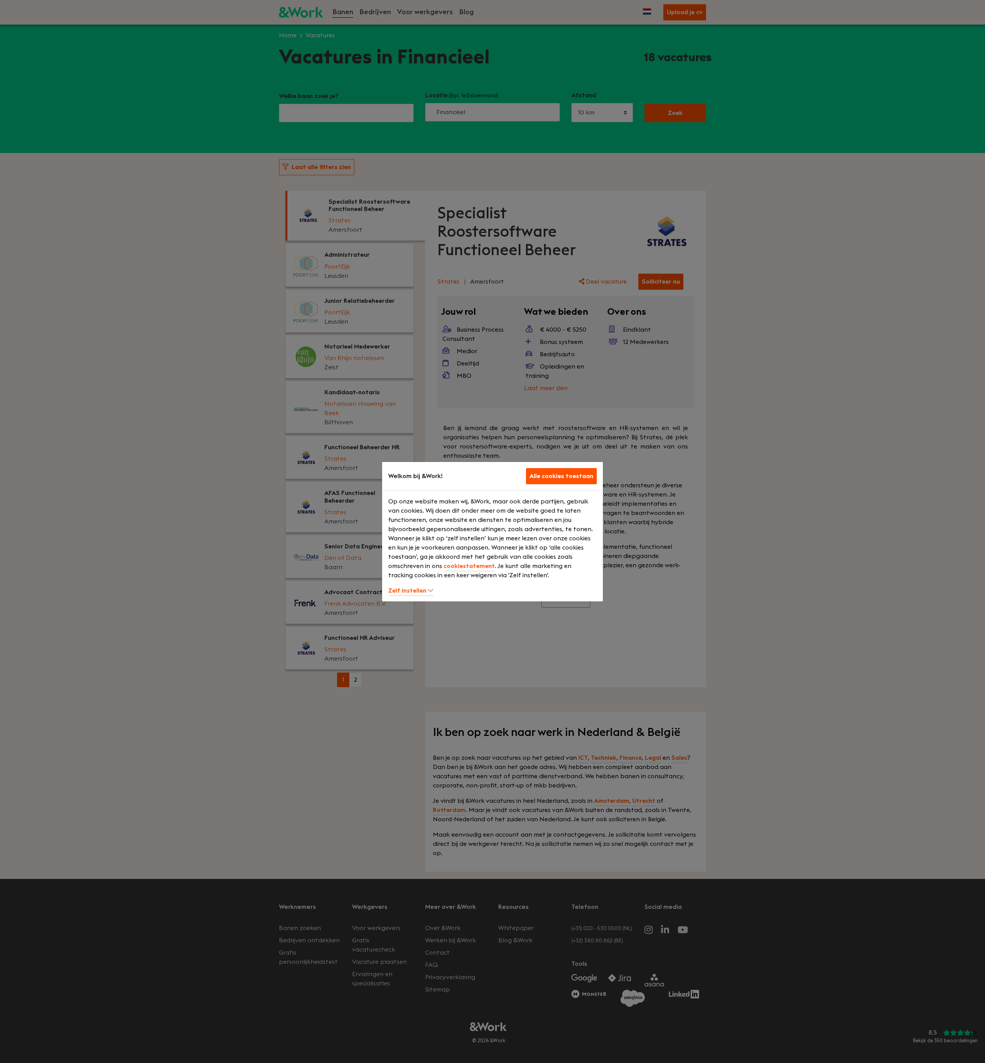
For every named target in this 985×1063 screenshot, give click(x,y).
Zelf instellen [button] (408, 591)
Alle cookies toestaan (561, 476)
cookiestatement (469, 566)
